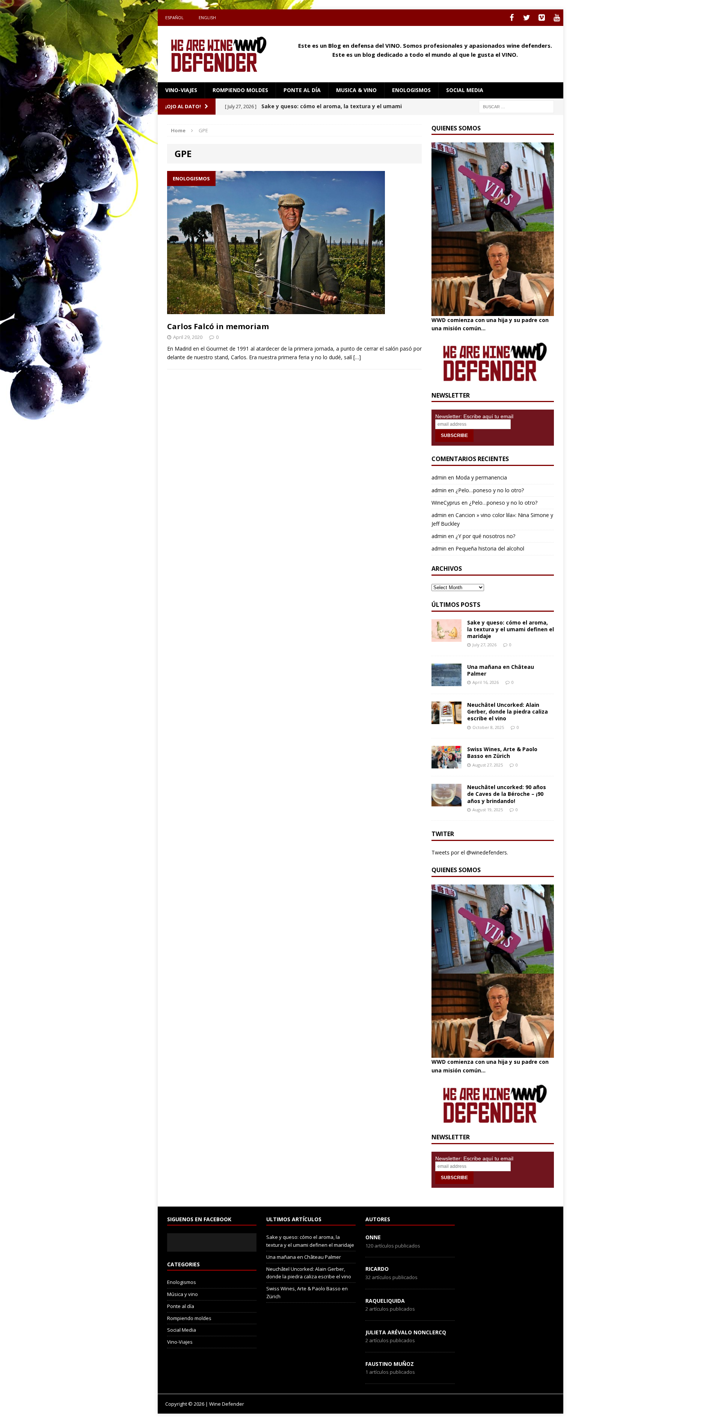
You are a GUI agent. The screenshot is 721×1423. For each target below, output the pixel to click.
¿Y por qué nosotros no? (485, 536)
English (207, 17)
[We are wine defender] (222, 54)
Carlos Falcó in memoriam (218, 326)
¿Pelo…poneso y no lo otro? (490, 490)
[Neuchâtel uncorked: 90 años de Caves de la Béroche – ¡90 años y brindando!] (446, 802)
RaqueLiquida (385, 1300)
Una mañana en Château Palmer (500, 670)
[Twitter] (526, 17)
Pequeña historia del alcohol (490, 548)
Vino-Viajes (181, 90)
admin (438, 477)
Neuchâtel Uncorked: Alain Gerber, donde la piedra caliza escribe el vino (507, 711)
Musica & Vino (356, 90)
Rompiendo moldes (240, 90)
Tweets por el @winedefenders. (469, 852)
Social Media (181, 1329)
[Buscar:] (516, 106)
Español (174, 17)
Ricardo (377, 1268)
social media (464, 90)
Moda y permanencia (481, 477)
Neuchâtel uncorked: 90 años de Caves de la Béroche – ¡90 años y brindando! (506, 793)
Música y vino (182, 1294)
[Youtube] (556, 17)
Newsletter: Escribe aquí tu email (474, 416)
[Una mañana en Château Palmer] (446, 681)
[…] (357, 357)
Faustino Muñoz (389, 1363)
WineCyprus (445, 502)
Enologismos (411, 90)
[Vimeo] (541, 17)
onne (373, 1237)
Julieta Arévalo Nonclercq (405, 1332)
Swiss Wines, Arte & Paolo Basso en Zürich (502, 752)
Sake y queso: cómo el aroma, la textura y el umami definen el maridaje (510, 629)
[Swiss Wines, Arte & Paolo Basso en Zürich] (446, 764)
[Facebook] (511, 17)
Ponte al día (302, 90)
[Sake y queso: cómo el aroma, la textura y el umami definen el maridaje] (446, 637)
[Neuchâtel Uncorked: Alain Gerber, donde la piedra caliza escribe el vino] (446, 719)
